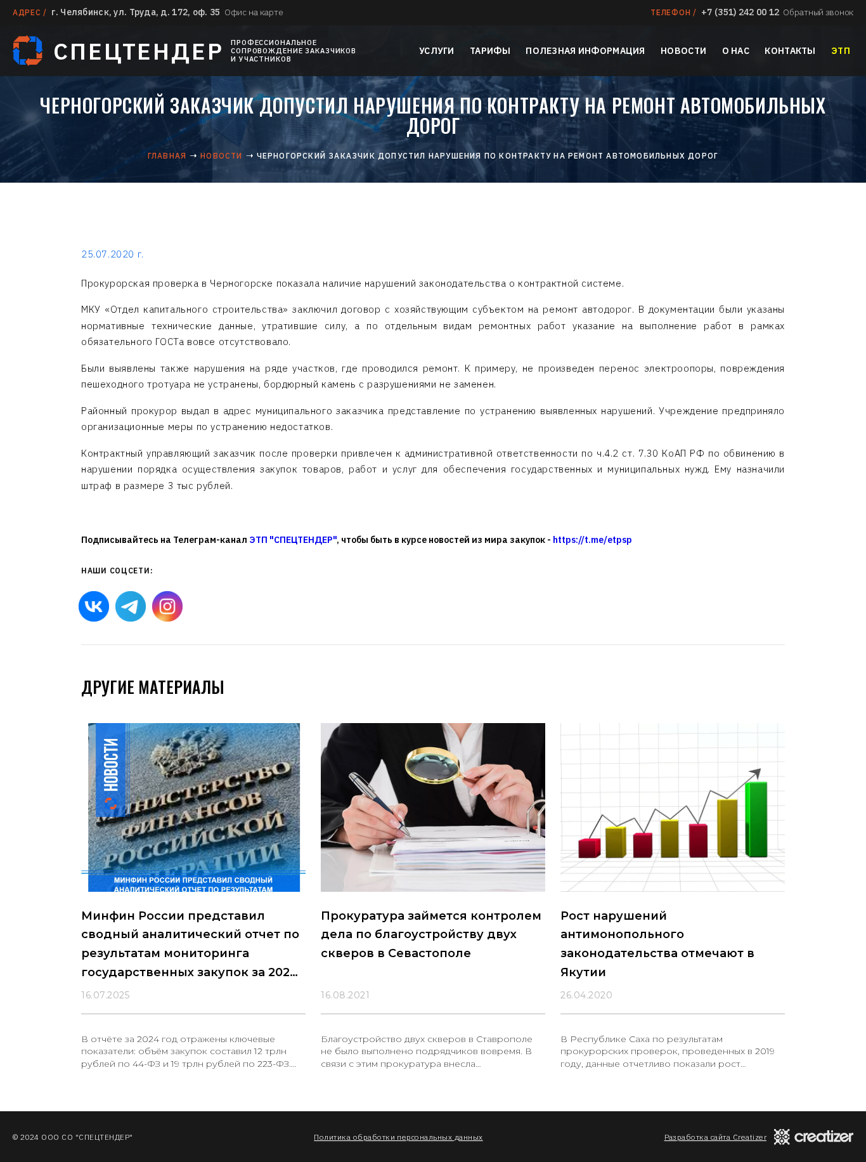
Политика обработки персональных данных (398, 1137)
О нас (735, 50)
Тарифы (490, 50)
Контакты (790, 50)
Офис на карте (253, 12)
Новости (683, 50)
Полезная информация (585, 50)
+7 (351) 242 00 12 (740, 12)
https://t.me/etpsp (592, 539)
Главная (167, 155)
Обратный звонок (818, 12)
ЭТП (840, 50)
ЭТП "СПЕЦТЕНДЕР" (293, 539)
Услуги (437, 50)
